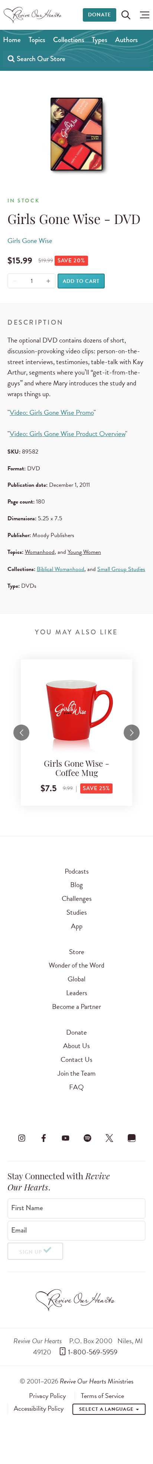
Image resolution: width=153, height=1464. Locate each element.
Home (12, 40)
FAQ (76, 1087)
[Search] (11, 58)
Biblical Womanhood (60, 569)
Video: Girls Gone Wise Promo (52, 412)
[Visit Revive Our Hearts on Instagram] (21, 1138)
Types (99, 40)
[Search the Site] (126, 15)
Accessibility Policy (39, 1408)
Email (19, 1230)
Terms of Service (102, 1396)
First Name (27, 1208)
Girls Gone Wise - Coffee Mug (76, 769)
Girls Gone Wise (29, 240)
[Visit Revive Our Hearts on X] (109, 1138)
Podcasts (77, 871)
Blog (76, 884)
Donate (99, 15)
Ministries (96, 1381)
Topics (37, 40)
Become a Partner (76, 1006)
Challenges (77, 898)
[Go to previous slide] (21, 733)
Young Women (84, 552)
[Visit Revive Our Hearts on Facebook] (43, 1138)
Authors (126, 40)
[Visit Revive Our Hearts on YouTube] (65, 1138)
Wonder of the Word (76, 965)
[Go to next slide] (132, 733)
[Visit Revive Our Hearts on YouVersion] (131, 1138)
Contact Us (76, 1059)
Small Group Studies (121, 569)
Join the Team (76, 1073)
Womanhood (40, 552)
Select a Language (107, 1409)
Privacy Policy (47, 1396)
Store (76, 951)
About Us (76, 1045)
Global (76, 979)
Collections (68, 40)
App (76, 926)
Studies (76, 912)
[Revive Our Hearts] (34, 15)
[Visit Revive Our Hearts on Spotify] (87, 1138)
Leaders (76, 992)
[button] (142, 14)
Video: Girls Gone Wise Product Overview (67, 433)
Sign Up (30, 1252)
